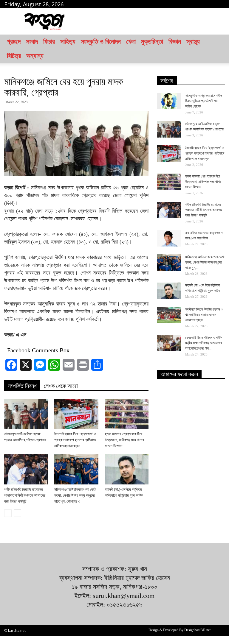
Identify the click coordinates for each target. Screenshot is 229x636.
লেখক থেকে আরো (61, 386)
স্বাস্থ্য (193, 41)
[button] (218, 49)
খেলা (131, 41)
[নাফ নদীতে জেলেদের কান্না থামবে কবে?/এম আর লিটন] (169, 238)
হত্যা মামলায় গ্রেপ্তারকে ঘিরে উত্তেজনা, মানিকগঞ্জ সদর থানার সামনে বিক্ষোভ (124, 440)
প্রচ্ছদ (14, 41)
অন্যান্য (35, 56)
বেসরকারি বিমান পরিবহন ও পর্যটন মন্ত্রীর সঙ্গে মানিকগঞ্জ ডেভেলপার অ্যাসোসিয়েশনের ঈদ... (203, 343)
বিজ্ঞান (174, 41)
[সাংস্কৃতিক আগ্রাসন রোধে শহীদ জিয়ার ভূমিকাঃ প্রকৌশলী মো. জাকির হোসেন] (169, 101)
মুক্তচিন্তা (152, 41)
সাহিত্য (67, 41)
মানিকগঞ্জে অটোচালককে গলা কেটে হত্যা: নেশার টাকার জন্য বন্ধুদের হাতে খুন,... (205, 262)
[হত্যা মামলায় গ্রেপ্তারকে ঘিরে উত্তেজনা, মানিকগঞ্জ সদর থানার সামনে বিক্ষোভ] (126, 414)
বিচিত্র (14, 56)
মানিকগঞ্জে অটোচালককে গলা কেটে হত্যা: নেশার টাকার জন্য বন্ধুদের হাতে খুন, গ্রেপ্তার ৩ (75, 495)
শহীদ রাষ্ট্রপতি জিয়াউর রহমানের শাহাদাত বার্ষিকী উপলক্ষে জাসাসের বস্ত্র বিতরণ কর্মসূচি (24, 495)
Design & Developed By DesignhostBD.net (179, 630)
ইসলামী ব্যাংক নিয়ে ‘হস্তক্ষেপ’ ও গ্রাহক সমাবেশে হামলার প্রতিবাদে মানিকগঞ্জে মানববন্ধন (75, 440)
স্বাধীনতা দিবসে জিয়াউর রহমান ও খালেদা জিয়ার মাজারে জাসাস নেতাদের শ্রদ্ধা (203, 314)
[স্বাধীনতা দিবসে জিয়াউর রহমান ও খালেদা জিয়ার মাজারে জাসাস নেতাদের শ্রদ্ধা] (169, 315)
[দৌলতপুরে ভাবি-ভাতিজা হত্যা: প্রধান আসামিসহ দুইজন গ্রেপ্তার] (26, 414)
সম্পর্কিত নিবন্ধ (22, 386)
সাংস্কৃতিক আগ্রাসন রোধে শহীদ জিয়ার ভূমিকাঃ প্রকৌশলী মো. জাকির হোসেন (203, 100)
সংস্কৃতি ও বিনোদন (101, 41)
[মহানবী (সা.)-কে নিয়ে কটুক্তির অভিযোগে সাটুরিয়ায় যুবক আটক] (126, 469)
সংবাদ (32, 41)
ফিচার (49, 41)
